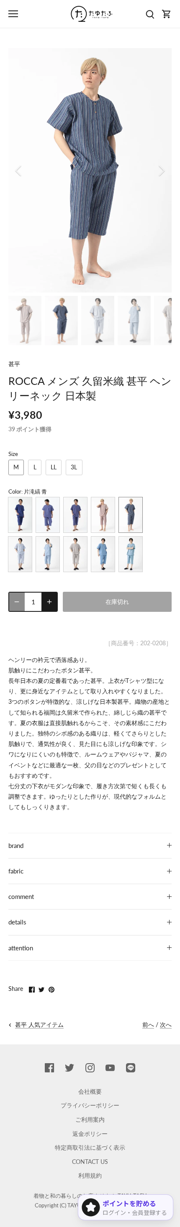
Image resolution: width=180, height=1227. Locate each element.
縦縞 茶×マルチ (103, 514)
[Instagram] (90, 1067)
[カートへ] (167, 14)
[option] (90, 170)
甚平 (14, 363)
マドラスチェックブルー (47, 554)
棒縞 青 (47, 514)
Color (14, 492)
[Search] (149, 14)
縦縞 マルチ (75, 514)
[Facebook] (49, 1067)
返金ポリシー (90, 1133)
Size (13, 454)
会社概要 (90, 1091)
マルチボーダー (75, 554)
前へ (148, 1024)
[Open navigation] (13, 13)
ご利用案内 (90, 1119)
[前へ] (18, 170)
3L (74, 467)
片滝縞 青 (130, 514)
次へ (166, 1024)
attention (20, 948)
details (17, 922)
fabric (15, 871)
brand (15, 845)
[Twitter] (69, 1067)
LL (54, 467)
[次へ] (161, 170)
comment (21, 896)
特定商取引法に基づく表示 (90, 1147)
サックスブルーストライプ (130, 554)
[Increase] (49, 601)
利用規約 (90, 1175)
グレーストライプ (20, 554)
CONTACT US (90, 1161)
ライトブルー (103, 554)
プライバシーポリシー (90, 1105)
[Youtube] (110, 1067)
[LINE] (130, 1067)
